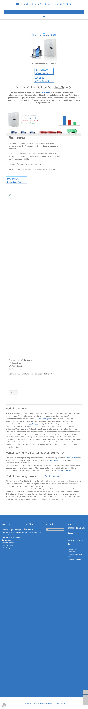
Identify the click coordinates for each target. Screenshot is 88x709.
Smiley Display (7, 535)
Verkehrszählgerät (44, 419)
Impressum (72, 552)
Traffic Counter (18, 366)
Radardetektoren (8, 545)
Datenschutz (72, 549)
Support (71, 533)
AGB (70, 557)
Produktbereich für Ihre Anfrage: (22, 360)
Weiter (13, 393)
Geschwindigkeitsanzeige (11, 530)
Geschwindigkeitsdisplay (11, 537)
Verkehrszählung (53, 460)
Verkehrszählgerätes (64, 470)
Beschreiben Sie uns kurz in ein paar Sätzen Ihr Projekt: (31, 374)
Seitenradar (45, 92)
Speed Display (17, 363)
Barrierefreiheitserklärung (77, 554)
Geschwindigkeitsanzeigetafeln (13, 532)
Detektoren (16, 369)
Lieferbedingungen (75, 559)
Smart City (6, 548)
